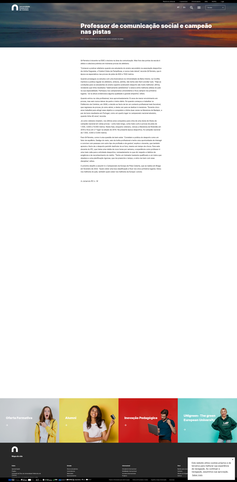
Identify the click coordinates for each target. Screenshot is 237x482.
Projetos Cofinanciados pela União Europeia (119, 479)
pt (178, 7)
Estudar (69, 465)
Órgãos (14, 471)
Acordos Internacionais (129, 473)
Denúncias (171, 479)
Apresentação (16, 469)
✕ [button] (232, 459)
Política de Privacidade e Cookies (140, 479)
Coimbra (180, 471)
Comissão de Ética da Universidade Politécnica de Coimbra (26, 474)
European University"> (196, 410)
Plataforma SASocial (169, 1)
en (184, 7)
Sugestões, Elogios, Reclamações (159, 479)
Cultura (180, 475)
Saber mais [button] (197, 475)
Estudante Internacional (129, 469)
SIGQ (206, 1)
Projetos (124, 475)
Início (82, 39)
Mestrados (70, 473)
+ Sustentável (183, 1)
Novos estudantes (72, 469)
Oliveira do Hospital (183, 473)
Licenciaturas (71, 471)
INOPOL (214, 1)
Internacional (126, 465)
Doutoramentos (71, 475)
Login (222, 1)
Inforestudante (196, 1)
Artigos (87, 39)
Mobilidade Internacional (129, 471)
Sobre (13, 465)
